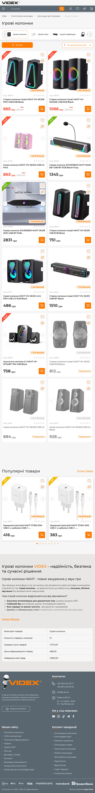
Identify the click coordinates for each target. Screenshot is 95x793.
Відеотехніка (60, 765)
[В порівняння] (42, 60)
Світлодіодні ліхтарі (63, 745)
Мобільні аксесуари (63, 753)
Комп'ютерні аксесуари (65, 749)
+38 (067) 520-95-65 (65, 687)
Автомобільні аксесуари (65, 757)
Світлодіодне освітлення (65, 733)
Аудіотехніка (60, 761)
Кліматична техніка (63, 773)
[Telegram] (68, 716)
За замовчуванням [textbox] (77, 45)
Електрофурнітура (62, 737)
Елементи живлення (63, 741)
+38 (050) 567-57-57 (65, 683)
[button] (4, 34)
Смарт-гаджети (61, 769)
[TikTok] (63, 716)
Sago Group (88, 789)
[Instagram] (58, 716)
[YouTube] (53, 716)
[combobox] (77, 45)
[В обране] (42, 54)
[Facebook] (73, 716)
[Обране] (77, 8)
